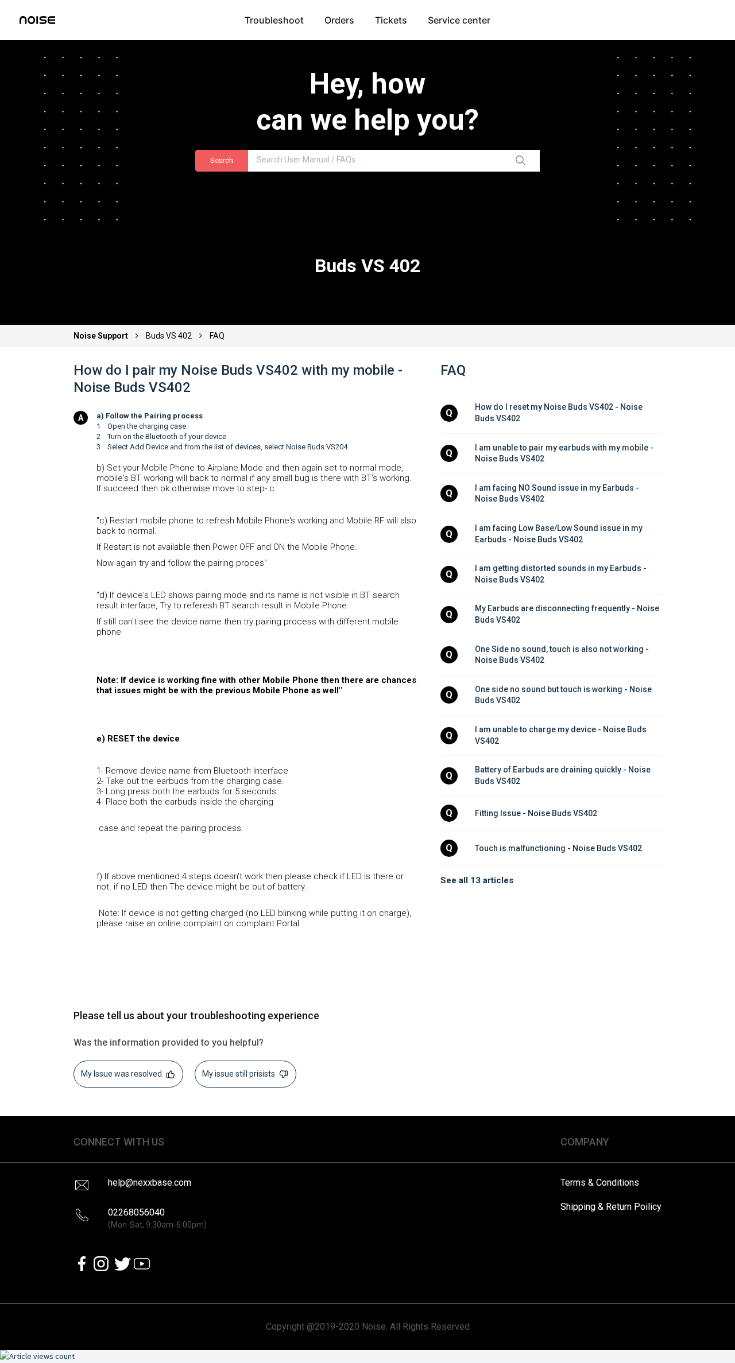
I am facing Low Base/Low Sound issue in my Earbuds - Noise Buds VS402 (559, 533)
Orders (339, 20)
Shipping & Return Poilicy (611, 1206)
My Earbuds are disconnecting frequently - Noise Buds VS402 (568, 614)
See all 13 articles (476, 880)
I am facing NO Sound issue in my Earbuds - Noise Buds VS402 (558, 493)
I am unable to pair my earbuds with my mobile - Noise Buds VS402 (565, 453)
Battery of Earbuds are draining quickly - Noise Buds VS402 (563, 775)
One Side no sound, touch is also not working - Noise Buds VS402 (563, 654)
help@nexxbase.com (149, 1182)
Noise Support (102, 335)
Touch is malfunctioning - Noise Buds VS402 (558, 848)
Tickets (391, 20)
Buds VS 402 (169, 335)
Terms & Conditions (599, 1182)
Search (221, 160)
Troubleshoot (274, 20)
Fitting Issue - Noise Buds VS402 (536, 813)
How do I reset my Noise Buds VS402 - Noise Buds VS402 (559, 412)
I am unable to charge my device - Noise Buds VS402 (561, 735)
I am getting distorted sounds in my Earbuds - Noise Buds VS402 (561, 574)
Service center (459, 20)
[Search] (522, 161)
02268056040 (157, 1218)
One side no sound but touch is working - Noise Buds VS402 (564, 695)
